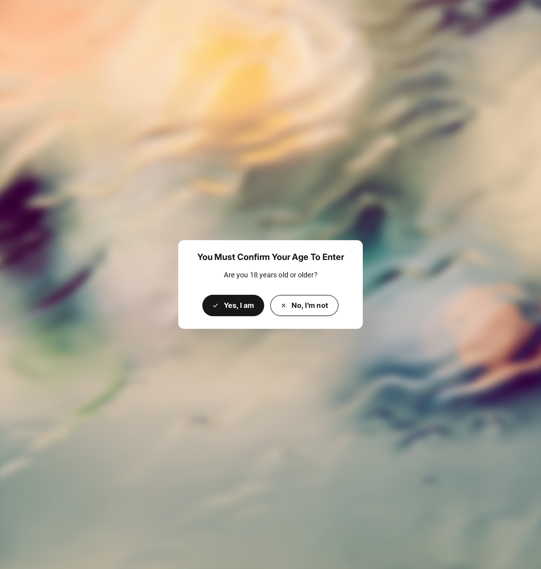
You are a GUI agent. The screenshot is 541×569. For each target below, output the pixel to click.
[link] (304, 305)
